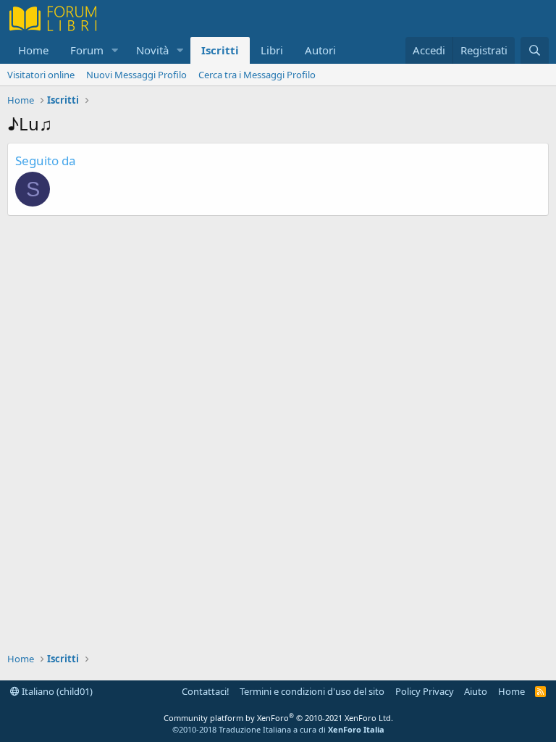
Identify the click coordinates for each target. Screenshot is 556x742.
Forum (87, 50)
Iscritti (220, 50)
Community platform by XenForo (278, 717)
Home (33, 50)
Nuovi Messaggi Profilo (136, 74)
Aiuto (475, 691)
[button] (115, 50)
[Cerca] (535, 50)
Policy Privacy (424, 691)
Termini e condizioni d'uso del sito (312, 691)
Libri (272, 50)
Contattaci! (205, 691)
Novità (152, 50)
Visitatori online (41, 74)
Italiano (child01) (56, 691)
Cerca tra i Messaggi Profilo (257, 74)
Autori (320, 50)
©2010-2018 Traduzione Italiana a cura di (278, 729)
